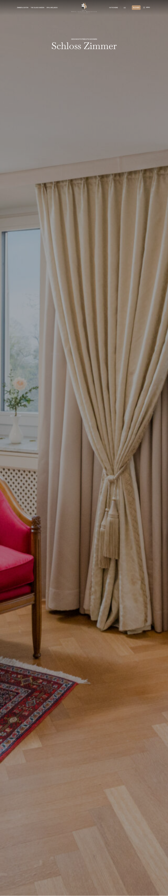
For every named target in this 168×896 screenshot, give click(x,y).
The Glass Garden (37, 7)
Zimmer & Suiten (22, 7)
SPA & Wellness (52, 7)
